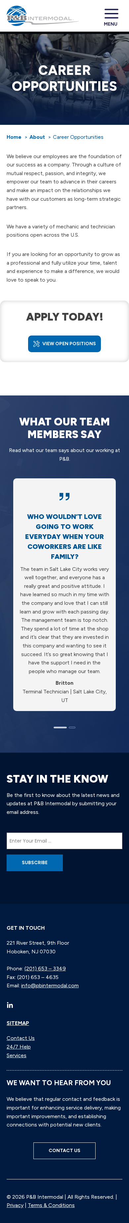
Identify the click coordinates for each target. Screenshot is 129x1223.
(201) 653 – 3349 (45, 968)
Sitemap (18, 1023)
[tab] (60, 727)
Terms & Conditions (51, 1205)
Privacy (15, 1205)
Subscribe (35, 862)
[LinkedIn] (10, 1005)
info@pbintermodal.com (50, 985)
